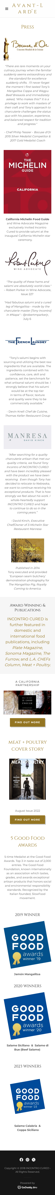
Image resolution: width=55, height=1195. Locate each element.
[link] (27, 8)
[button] (7, 9)
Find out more (27, 722)
